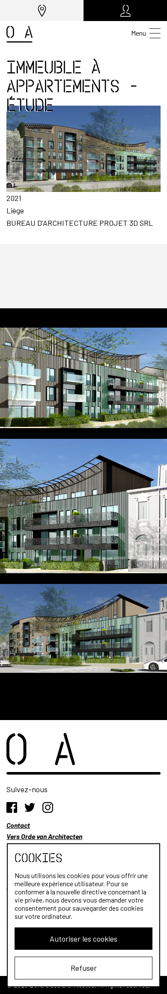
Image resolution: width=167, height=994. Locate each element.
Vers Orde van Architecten (44, 836)
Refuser (84, 968)
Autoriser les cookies (83, 938)
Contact (18, 825)
